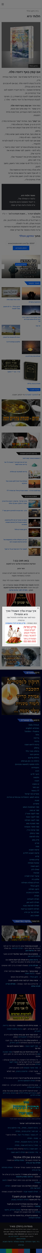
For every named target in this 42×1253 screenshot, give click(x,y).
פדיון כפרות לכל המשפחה (15, 623)
